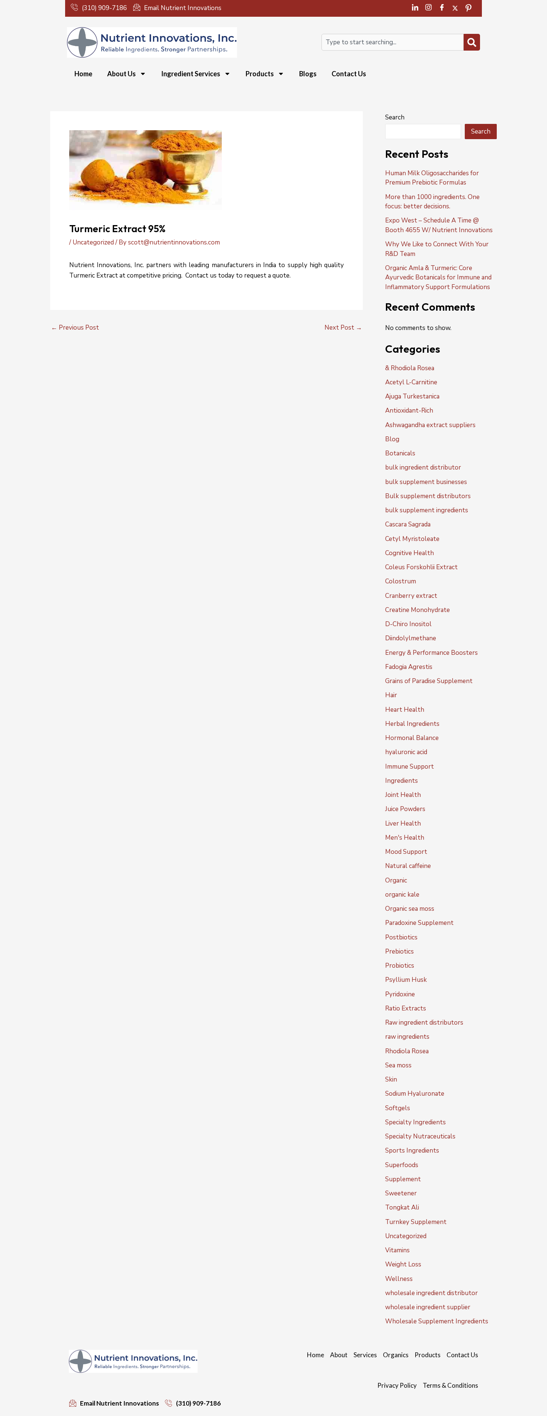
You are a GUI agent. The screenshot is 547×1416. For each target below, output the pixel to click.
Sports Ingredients (412, 1150)
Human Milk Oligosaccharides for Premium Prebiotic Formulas (432, 178)
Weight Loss (403, 1264)
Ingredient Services (190, 74)
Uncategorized (93, 242)
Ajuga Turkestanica (412, 396)
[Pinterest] (468, 8)
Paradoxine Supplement (419, 923)
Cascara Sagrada (408, 524)
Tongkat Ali (402, 1207)
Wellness (399, 1279)
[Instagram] (428, 8)
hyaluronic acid (406, 752)
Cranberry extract (411, 596)
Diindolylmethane (410, 638)
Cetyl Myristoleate (412, 539)
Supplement (403, 1179)
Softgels (397, 1108)
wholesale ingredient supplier (427, 1307)
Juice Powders (405, 809)
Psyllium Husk (406, 979)
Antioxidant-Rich (409, 410)
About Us (121, 74)
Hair (391, 695)
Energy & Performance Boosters (431, 652)
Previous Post (75, 327)
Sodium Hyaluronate (414, 1093)
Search (394, 117)
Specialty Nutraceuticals (420, 1136)
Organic (396, 880)
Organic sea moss (409, 908)
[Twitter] (455, 8)
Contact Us (349, 74)
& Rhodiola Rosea (409, 368)
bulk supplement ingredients (426, 510)
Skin (391, 1079)
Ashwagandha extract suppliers (430, 425)
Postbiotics (401, 937)
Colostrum (400, 581)
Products (260, 74)
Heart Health (404, 709)
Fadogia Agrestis (408, 667)
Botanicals (400, 453)
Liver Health (403, 823)
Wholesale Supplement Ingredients (436, 1321)
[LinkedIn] (414, 8)
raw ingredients (407, 1036)
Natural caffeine (408, 866)
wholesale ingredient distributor (431, 1293)
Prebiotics (399, 951)
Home (83, 74)
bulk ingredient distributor (423, 467)
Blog (392, 439)
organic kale (402, 894)
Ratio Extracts (405, 1008)
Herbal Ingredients (412, 724)
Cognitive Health (409, 553)
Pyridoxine (400, 994)
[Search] (472, 42)
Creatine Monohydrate (417, 610)
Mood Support (406, 852)
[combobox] (393, 42)
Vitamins (397, 1250)
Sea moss (398, 1065)
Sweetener (401, 1193)
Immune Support (409, 766)
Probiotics (399, 965)
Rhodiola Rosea (407, 1051)
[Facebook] (441, 8)
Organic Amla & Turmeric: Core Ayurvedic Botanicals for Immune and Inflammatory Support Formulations (438, 277)
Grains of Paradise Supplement (429, 681)
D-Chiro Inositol (408, 624)
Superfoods (401, 1165)
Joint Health (403, 795)
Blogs (308, 74)
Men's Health (404, 837)
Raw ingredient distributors (424, 1022)
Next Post (343, 327)
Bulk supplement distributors (428, 496)
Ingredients (401, 780)
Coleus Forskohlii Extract (421, 567)
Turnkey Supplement (416, 1222)
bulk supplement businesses (426, 482)
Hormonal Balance (412, 738)
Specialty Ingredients (415, 1122)
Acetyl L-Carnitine (411, 382)
